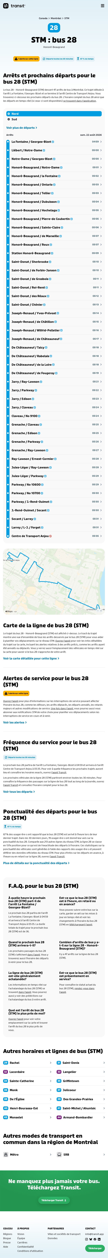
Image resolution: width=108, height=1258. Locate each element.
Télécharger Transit (52, 1200)
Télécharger (95, 1248)
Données (53, 1238)
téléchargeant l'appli (80, 924)
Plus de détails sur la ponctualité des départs (35, 863)
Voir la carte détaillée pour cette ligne (30, 658)
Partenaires (56, 1228)
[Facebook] (95, 1239)
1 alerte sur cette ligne (28, 59)
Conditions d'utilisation (30, 1250)
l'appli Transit (58, 772)
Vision (20, 1234)
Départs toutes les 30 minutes (59, 59)
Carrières (22, 1242)
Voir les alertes (13, 722)
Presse (7, 1242)
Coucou (8, 1228)
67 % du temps (87, 59)
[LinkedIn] (99, 1239)
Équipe (21, 1238)
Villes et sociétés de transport (64, 1234)
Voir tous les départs (17, 791)
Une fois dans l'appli (62, 708)
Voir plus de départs (20, 127)
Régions (7, 1234)
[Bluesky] (90, 1239)
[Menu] (102, 6)
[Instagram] (86, 1239)
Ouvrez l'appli (62, 640)
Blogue (7, 1238)
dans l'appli (33, 954)
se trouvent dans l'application (79, 100)
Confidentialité (25, 1246)
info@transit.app (94, 1234)
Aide (5, 1246)
